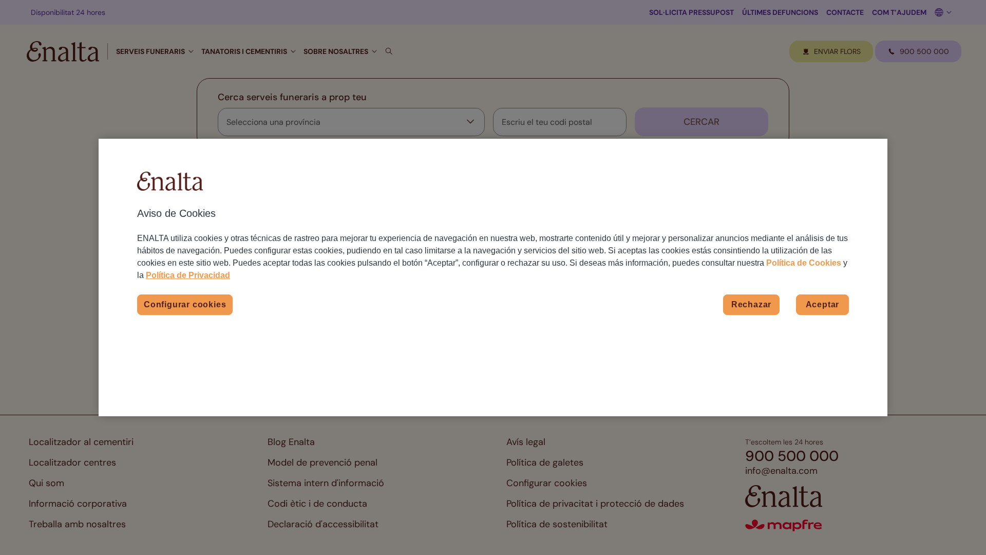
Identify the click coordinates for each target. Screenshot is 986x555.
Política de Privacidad (188, 275)
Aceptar (823, 304)
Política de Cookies (803, 262)
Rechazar (751, 304)
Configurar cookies (185, 304)
